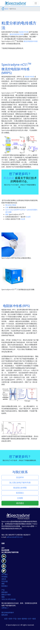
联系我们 (4, 586)
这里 (37, 507)
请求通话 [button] (20, 503)
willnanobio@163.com (15, 537)
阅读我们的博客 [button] (20, 487)
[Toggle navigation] (35, 3)
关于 (29, 619)
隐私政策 (4, 615)
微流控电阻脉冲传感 (17, 34)
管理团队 (4, 577)
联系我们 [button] (20, 493)
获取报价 (4, 592)
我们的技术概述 (10, 205)
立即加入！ (5, 608)
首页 (6, 9)
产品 (3, 590)
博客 (3, 584)
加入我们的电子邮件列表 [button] (20, 482)
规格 (6, 214)
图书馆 (24, 619)
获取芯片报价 (6, 595)
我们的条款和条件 (7, 612)
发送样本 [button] (20, 477)
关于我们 (4, 574)
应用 (10, 619)
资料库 (3, 579)
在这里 (28, 217)
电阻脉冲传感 (23, 32)
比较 (6, 207)
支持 (19, 619)
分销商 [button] (20, 498)
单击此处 (8, 178)
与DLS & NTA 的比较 (8, 599)
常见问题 (4, 581)
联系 (34, 619)
